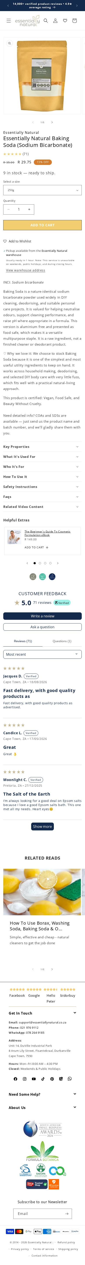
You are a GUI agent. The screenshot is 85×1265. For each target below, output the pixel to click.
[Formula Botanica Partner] (42, 1161)
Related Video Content (23, 506)
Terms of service (43, 1249)
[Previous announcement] (8, 5)
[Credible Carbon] (57, 1176)
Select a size (11, 181)
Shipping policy (68, 1249)
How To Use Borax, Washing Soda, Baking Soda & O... (40, 926)
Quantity (9, 201)
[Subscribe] (67, 1214)
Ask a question (42, 627)
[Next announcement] (77, 5)
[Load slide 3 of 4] (45, 563)
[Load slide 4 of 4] (50, 563)
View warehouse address (25, 270)
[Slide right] (52, 122)
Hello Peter (51, 998)
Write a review (42, 616)
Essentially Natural (21, 132)
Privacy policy (20, 1249)
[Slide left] (33, 122)
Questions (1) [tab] (62, 641)
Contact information (45, 1255)
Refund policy (66, 1242)
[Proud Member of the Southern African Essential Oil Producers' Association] (41, 1176)
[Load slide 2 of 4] (39, 563)
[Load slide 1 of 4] (34, 563)
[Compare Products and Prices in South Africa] (37, 1188)
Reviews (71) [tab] (23, 641)
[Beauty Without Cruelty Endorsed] (26, 1176)
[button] (9, 20)
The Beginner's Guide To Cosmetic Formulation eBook (48, 533)
